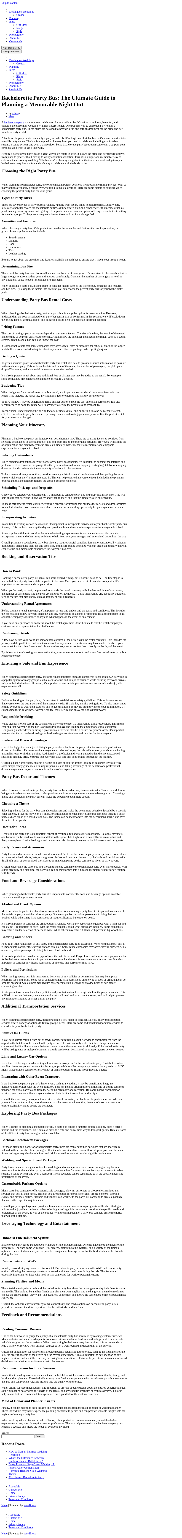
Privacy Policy (17, 1496)
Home (12, 1492)
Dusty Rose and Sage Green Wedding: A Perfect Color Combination (32, 1466)
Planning (14, 18)
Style (19, 31)
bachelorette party (14, 122)
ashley (15, 113)
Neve (4, 1505)
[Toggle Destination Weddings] (64, 60)
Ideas (11, 116)
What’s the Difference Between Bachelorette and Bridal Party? (26, 1459)
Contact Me (15, 41)
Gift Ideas (21, 24)
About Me (15, 38)
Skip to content (9, 2)
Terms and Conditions (21, 1499)
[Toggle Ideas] (64, 70)
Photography (16, 34)
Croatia (20, 14)
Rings (19, 28)
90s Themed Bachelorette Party (26, 1477)
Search (5, 1432)
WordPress (30, 1505)
